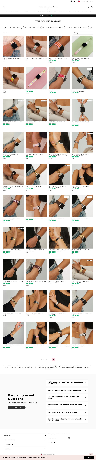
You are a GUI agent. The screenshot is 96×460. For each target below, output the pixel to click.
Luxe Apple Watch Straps (31, 27)
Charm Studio (85, 11)
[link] (17, 407)
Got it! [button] (89, 457)
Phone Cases (26, 11)
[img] (52, 61)
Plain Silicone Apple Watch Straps (52, 27)
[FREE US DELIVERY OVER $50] (48, 16)
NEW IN (18, 11)
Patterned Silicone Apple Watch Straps (76, 27)
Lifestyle (76, 11)
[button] (67, 383)
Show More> (48, 368)
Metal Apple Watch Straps (13, 27)
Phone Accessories (38, 11)
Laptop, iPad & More (64, 11)
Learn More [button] (45, 457)
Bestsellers (9, 11)
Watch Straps (51, 11)
